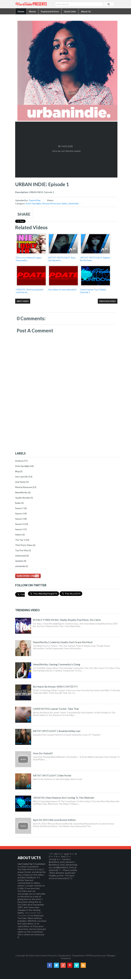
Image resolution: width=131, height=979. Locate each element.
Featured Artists (50, 11)
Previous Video (107, 301)
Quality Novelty (22, 497)
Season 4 (19, 524)
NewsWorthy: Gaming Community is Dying (56, 664)
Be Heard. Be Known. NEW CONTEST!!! (55, 686)
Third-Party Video (23, 545)
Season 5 (19, 529)
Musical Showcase (51, 203)
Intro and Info (21, 476)
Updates (19, 561)
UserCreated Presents (45, 955)
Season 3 (19, 519)
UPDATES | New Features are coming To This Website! (63, 797)
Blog (17, 471)
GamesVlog (34, 200)
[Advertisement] (68, 424)
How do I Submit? (43, 753)
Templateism (78, 955)
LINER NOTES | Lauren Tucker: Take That (56, 708)
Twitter (56, 965)
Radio (64, 203)
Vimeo (76, 965)
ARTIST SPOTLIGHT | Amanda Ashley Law (56, 730)
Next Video (23, 301)
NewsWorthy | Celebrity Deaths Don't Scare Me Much (62, 642)
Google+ (63, 965)
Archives (19, 461)
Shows (32, 11)
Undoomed (20, 555)
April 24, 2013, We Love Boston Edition (54, 819)
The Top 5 (20, 540)
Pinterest (69, 965)
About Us (86, 11)
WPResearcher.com (96, 955)
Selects (18, 534)
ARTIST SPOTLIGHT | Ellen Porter (52, 775)
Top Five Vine (21, 550)
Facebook (49, 965)
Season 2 (19, 513)
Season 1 (19, 508)
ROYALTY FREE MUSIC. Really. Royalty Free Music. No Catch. (67, 619)
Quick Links (70, 11)
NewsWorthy (21, 492)
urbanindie (73, 203)
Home (21, 11)
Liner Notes (20, 482)
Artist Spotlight (33, 203)
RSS (83, 965)
